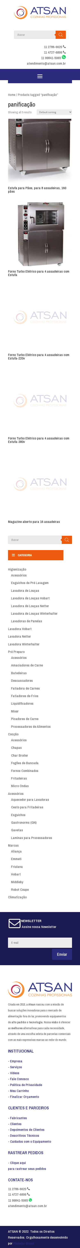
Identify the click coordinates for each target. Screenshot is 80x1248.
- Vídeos (13, 1073)
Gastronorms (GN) (24, 822)
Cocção (13, 734)
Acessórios (19, 575)
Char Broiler (19, 755)
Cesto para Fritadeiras (27, 807)
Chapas (16, 747)
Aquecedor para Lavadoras (30, 799)
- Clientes (15, 1123)
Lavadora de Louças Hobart (30, 598)
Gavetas (17, 830)
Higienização (17, 569)
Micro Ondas (20, 785)
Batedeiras (19, 673)
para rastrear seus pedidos (27, 1168)
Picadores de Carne (24, 718)
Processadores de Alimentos (31, 726)
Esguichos (18, 814)
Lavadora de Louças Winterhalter (34, 613)
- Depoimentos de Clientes (26, 1129)
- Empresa (15, 1061)
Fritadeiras (19, 778)
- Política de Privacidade (25, 1084)
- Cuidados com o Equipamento (29, 1141)
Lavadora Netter (19, 636)
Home (11, 95)
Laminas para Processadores (31, 837)
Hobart (16, 874)
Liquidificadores (22, 703)
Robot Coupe (20, 889)
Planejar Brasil (23, 1243)
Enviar (62, 954)
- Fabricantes (17, 1117)
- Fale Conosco (18, 1078)
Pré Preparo (16, 651)
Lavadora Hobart (20, 628)
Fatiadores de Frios (24, 695)
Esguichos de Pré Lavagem (30, 582)
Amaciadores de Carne (27, 665)
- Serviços (15, 1067)
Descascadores (22, 680)
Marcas (13, 845)
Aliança (16, 851)
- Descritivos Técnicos (23, 1135)
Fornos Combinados (24, 770)
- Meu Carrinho (18, 1090)
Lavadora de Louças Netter (30, 605)
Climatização (17, 897)
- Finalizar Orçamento (23, 1096)
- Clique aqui (17, 1162)
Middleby (17, 882)
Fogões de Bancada (25, 762)
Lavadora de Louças (25, 590)
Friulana (17, 866)
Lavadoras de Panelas (26, 621)
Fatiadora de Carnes (25, 688)
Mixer (15, 711)
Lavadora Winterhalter (24, 644)
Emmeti (16, 858)
